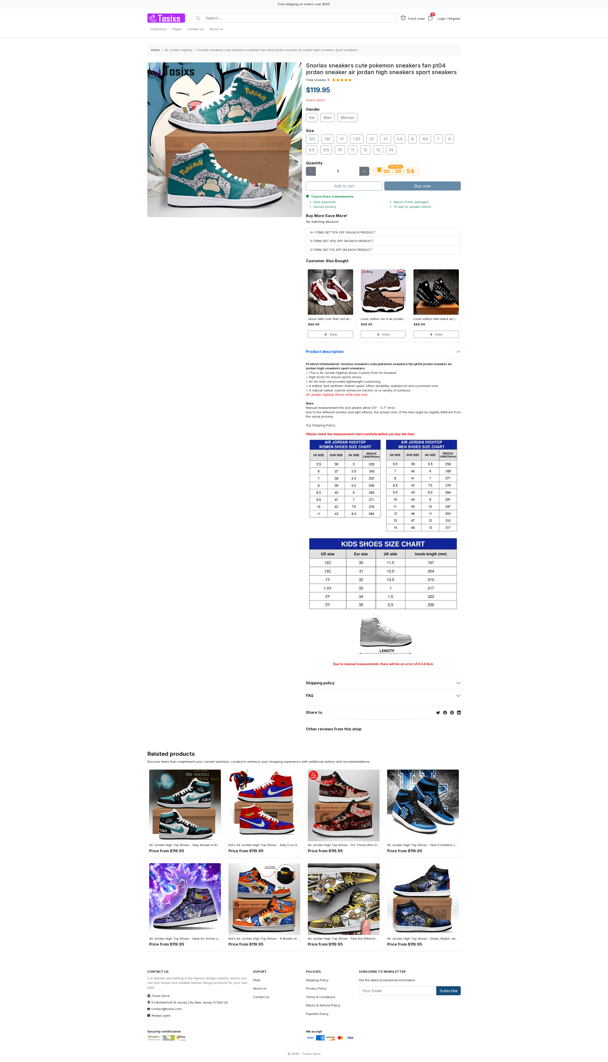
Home (155, 50)
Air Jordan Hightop (178, 50)
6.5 (425, 139)
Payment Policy (317, 1014)
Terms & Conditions (320, 997)
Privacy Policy (316, 988)
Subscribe (448, 990)
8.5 (311, 150)
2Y (372, 139)
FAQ (310, 695)
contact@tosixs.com (166, 1009)
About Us (259, 988)
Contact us (261, 997)
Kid (311, 117)
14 (391, 150)
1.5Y (357, 139)
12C (312, 139)
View (333, 334)
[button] (430, 18)
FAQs (257, 980)
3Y (385, 139)
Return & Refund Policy (323, 1005)
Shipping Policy (323, 425)
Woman (347, 117)
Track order (416, 18)
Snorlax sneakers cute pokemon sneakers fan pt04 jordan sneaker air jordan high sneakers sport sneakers (277, 50)
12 (365, 150)
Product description (325, 351)
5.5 (399, 139)
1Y (342, 139)
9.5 (326, 150)
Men (327, 117)
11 (352, 150)
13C (327, 139)
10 (340, 150)
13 (378, 150)
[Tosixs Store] (166, 18)
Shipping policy (320, 683)
